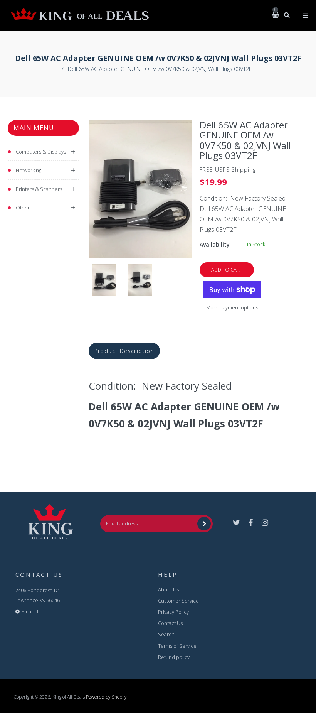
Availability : (216, 244)
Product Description (124, 351)
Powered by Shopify (106, 697)
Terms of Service (177, 645)
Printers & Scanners (39, 189)
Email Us (31, 611)
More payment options (232, 307)
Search (166, 634)
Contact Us (170, 623)
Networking (28, 170)
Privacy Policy (173, 611)
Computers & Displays (41, 151)
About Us (168, 589)
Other (23, 207)
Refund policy (174, 656)
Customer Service (178, 600)
